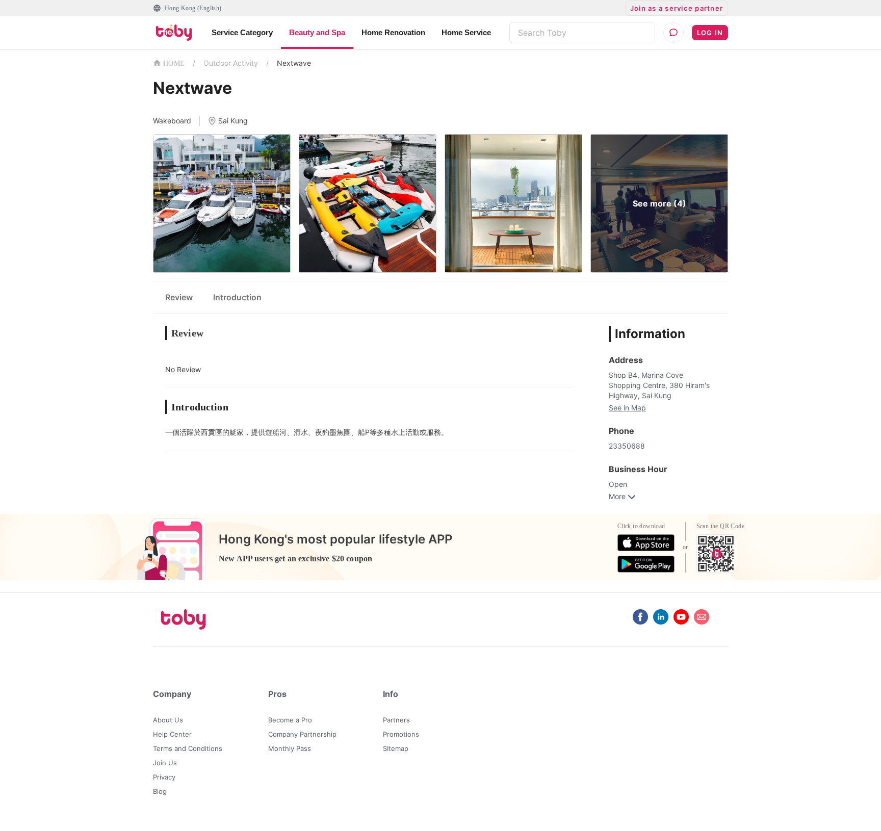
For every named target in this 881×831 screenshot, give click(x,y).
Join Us (165, 763)
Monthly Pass (289, 748)
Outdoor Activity (230, 63)
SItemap (395, 748)
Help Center (172, 734)
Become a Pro (290, 720)
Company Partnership (302, 734)
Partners (396, 720)
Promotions (401, 734)
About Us (168, 720)
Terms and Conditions (187, 748)
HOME (174, 63)
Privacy (164, 777)
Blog (160, 791)
